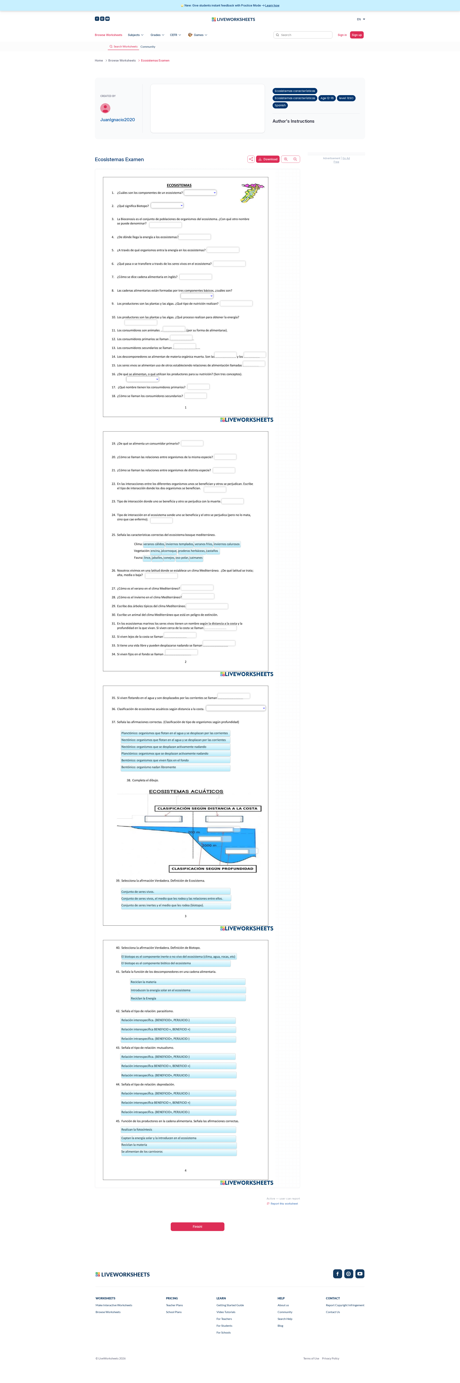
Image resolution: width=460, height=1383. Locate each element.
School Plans (174, 1312)
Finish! (197, 1226)
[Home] (233, 19)
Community (285, 1312)
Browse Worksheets (108, 35)
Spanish (280, 105)
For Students (224, 1325)
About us (283, 1305)
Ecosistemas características (295, 91)
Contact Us (333, 1312)
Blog (280, 1325)
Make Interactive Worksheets (114, 1305)
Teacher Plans (174, 1305)
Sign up (357, 35)
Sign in (342, 35)
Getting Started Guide (230, 1305)
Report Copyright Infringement (345, 1305)
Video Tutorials (226, 1312)
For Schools (224, 1332)
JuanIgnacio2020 (117, 119)
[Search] (277, 34)
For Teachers (224, 1318)
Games (198, 35)
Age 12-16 (327, 98)
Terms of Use (311, 1358)
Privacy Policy (330, 1358)
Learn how (272, 5)
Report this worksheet (284, 1203)
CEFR (173, 35)
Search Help (285, 1318)
